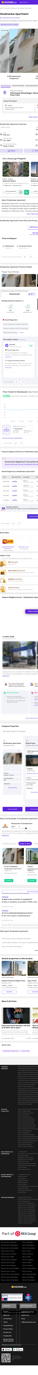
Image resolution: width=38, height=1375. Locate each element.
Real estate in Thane (8, 1281)
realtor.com (25, 1325)
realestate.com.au (27, 1321)
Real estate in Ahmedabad (10, 1278)
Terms (5, 1332)
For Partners (7, 1328)
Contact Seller (12, 819)
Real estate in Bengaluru (9, 1255)
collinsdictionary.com (28, 1332)
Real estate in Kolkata (8, 1275)
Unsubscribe (7, 1345)
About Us (6, 1325)
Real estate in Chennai (8, 1263)
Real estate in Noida (8, 1272)
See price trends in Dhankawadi (12, 438)
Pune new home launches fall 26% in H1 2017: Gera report (16, 1036)
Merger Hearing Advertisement (8, 1350)
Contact (9, 890)
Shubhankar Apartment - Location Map (16, 1061)
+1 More (21, 332)
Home (1, 8)
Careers (6, 1321)
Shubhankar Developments (22, 833)
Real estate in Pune (7, 1261)
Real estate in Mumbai (8, 1252)
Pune (6, 8)
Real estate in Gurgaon (9, 1269)
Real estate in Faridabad (9, 1287)
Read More (6, 685)
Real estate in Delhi (7, 1266)
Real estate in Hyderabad (9, 1258)
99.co (23, 1328)
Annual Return (8, 1335)
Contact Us (7, 1342)
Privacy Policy (8, 1339)
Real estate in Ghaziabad (9, 1290)
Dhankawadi (12, 8)
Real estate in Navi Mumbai (10, 1284)
